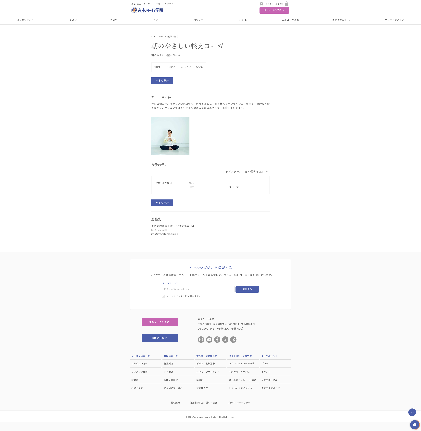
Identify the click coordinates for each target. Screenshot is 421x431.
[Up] (412, 412)
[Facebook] (217, 339)
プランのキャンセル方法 (241, 363)
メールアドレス (171, 283)
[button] (286, 3)
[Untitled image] (170, 136)
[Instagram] (201, 339)
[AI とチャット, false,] (414, 424)
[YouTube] (209, 339)
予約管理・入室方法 (239, 372)
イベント (266, 372)
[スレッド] (233, 339)
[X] (225, 339)
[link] (162, 80)
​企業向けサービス (173, 388)
